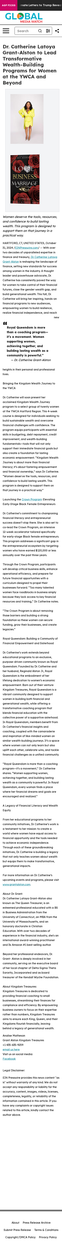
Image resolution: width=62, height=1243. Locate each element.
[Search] (40, 31)
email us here (11, 1049)
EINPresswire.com (26, 247)
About (15, 1222)
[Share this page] (57, 31)
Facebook (9, 1058)
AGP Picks (8, 5)
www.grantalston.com (16, 884)
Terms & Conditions (46, 1230)
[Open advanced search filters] (48, 31)
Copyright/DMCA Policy (20, 1237)
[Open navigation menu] (6, 31)
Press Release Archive (37, 1222)
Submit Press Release (17, 1230)
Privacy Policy (48, 1237)
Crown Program (32, 499)
